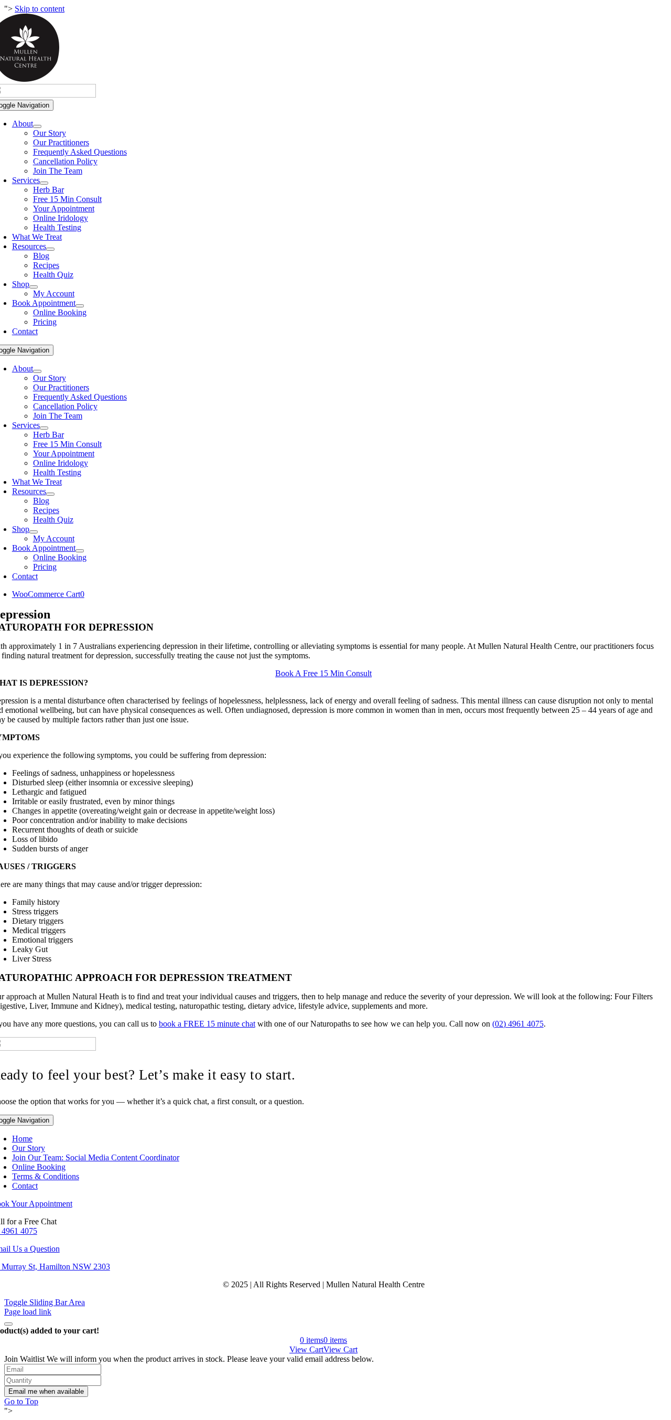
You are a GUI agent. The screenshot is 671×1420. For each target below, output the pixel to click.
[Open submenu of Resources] (50, 249)
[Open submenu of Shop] (33, 287)
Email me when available (46, 1391)
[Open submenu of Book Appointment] (79, 305)
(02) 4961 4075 (518, 1023)
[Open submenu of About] (37, 126)
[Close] (8, 1324)
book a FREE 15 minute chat (207, 1023)
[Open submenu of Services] (44, 183)
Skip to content (39, 8)
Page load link (27, 1311)
